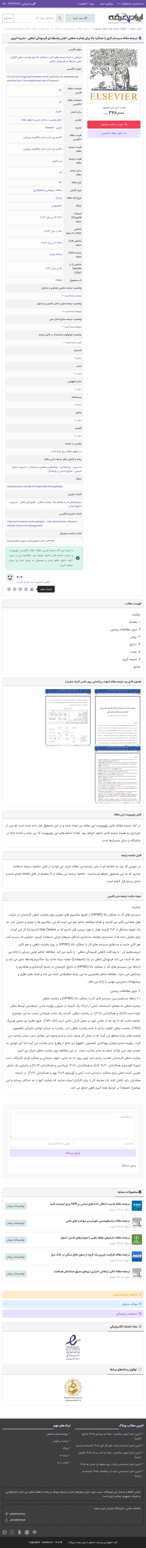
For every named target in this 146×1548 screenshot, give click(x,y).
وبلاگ (65, 1448)
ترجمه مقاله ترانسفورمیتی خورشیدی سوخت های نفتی (98, 1221)
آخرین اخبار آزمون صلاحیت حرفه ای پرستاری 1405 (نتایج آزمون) (111, 1436)
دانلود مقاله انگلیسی (113, 133)
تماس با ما (62, 1463)
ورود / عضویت (86, 4)
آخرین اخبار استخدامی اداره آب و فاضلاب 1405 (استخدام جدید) (111, 1474)
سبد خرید (78, 18)
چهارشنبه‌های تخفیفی (57, 1434)
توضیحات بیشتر (16, 1206)
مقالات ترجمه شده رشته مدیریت (109, 29)
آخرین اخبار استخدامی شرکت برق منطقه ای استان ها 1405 (110, 1464)
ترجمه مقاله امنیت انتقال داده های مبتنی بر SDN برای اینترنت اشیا (90, 1204)
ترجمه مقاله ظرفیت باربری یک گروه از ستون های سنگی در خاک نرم (90, 1255)
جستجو (8, 18)
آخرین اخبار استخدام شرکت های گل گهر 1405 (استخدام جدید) (108, 1446)
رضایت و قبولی (60, 1441)
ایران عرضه (135, 29)
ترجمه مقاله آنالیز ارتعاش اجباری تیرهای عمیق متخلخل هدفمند (92, 1271)
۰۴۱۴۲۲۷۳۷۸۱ (17, 1514)
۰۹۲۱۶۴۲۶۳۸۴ (17, 1520)
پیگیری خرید (106, 4)
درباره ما (64, 1455)
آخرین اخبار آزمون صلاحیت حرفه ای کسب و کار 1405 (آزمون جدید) (109, 1455)
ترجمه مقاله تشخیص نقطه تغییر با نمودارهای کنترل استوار (95, 1238)
